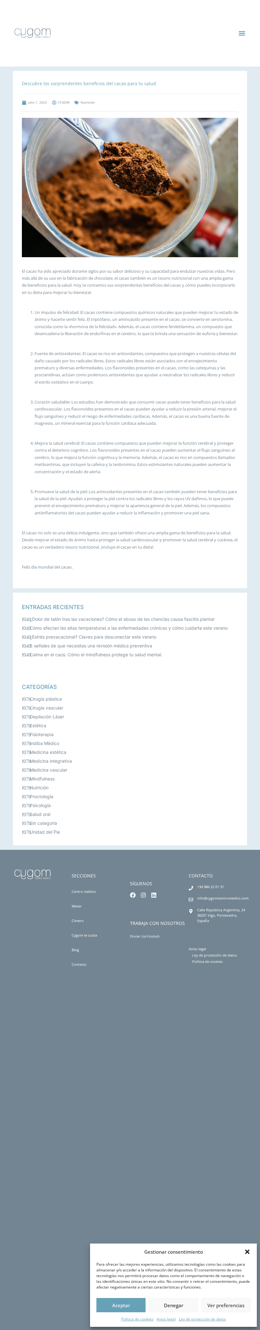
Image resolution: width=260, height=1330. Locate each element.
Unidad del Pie (45, 832)
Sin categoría (43, 823)
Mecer (77, 906)
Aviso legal (166, 1319)
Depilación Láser (47, 716)
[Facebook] (133, 895)
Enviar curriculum (144, 936)
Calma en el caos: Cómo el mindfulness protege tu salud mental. (96, 654)
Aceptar (121, 1305)
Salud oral (40, 814)
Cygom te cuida (84, 935)
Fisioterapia (42, 734)
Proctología (41, 796)
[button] (247, 1252)
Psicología (40, 805)
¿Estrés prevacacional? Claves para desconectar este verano (93, 637)
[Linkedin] (154, 895)
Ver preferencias (225, 1305)
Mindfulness (42, 778)
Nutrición (39, 787)
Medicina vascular (48, 770)
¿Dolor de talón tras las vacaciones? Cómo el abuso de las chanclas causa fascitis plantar (122, 619)
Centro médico (84, 891)
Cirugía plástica (46, 699)
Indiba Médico (44, 743)
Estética (38, 725)
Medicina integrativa (51, 761)
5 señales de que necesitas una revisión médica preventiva (91, 645)
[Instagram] (143, 895)
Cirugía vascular (46, 707)
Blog (75, 949)
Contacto (79, 964)
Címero (78, 920)
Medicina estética (48, 752)
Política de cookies (137, 1319)
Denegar (173, 1305)
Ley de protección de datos (202, 1319)
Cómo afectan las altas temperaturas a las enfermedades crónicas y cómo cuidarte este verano (129, 628)
